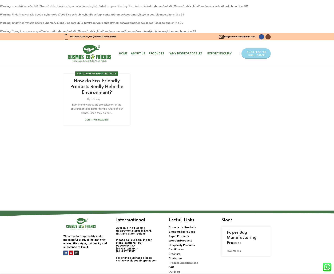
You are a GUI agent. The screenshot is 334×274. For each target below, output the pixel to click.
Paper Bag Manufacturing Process (242, 238)
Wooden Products (180, 240)
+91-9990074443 (78, 36)
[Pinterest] (71, 253)
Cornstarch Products (182, 227)
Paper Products (179, 236)
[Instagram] (76, 253)
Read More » (234, 251)
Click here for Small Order (256, 54)
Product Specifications (183, 262)
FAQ (171, 267)
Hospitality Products (182, 245)
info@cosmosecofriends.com (239, 36)
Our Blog (174, 271)
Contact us (175, 258)
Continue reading (97, 120)
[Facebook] (65, 253)
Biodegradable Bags (182, 231)
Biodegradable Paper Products (96, 73)
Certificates (176, 249)
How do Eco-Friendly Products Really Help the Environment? (96, 87)
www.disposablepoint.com (139, 260)
